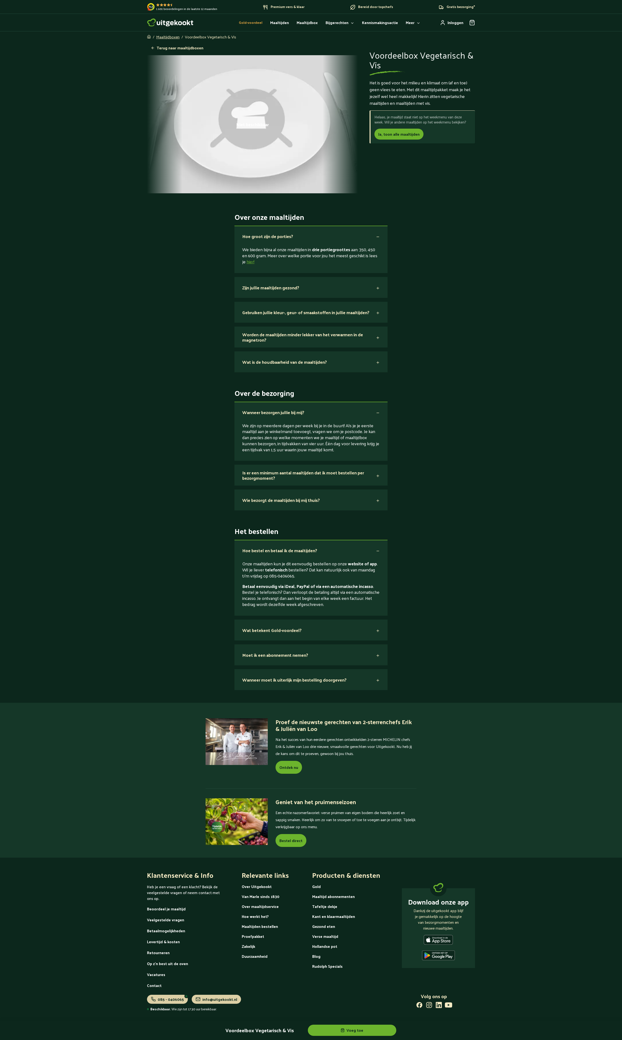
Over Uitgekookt (257, 886)
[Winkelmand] (472, 22)
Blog (316, 956)
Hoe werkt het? (255, 916)
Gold (316, 886)
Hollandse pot (324, 946)
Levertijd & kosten (163, 941)
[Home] (170, 22)
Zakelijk (248, 946)
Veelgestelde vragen (165, 919)
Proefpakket (253, 936)
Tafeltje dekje (324, 906)
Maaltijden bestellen (260, 926)
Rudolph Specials (327, 966)
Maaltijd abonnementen (333, 896)
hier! (250, 262)
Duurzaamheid (255, 956)
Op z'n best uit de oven (167, 963)
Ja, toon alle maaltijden (399, 134)
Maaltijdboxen (168, 36)
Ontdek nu (288, 767)
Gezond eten (323, 926)
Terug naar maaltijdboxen (180, 47)
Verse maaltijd (325, 936)
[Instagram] (429, 1006)
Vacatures (156, 974)
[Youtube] (448, 1006)
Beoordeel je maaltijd (166, 908)
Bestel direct (290, 840)
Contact (154, 985)
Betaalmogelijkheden (166, 930)
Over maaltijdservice (260, 906)
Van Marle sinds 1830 (260, 896)
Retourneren (158, 952)
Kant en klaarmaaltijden (333, 916)
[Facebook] (419, 1006)
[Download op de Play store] (438, 956)
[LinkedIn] (439, 1006)
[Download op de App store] (438, 941)
